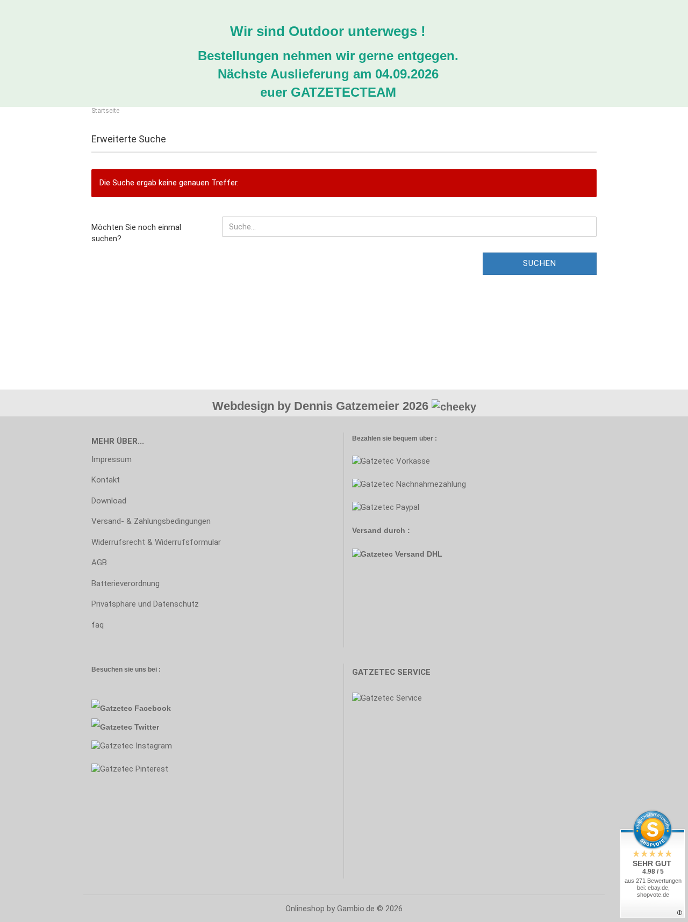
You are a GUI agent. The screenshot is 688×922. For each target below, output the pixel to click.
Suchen (539, 263)
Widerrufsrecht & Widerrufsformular (156, 542)
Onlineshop (305, 908)
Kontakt (105, 480)
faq (97, 625)
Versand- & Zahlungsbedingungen (151, 521)
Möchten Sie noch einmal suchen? (136, 232)
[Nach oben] (29, 906)
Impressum (111, 459)
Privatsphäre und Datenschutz (145, 604)
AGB (99, 562)
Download (108, 501)
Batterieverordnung (125, 583)
